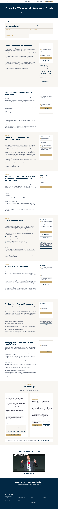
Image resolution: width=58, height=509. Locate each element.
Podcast (32, 497)
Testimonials (44, 500)
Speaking (30, 1)
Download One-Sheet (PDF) (46, 61)
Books (34, 1)
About (41, 1)
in (5, 501)
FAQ (19, 500)
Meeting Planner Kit (33, 502)
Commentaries (33, 499)
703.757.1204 (35, 12)
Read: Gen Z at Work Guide (46, 71)
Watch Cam (32, 495)
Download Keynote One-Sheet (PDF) (46, 234)
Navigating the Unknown (20, 25)
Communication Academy (21, 497)
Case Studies (45, 499)
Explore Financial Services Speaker (46, 324)
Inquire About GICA (37, 425)
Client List (44, 497)
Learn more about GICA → (35, 399)
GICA (12, 36)
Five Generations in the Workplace (11, 25)
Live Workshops (8, 36)
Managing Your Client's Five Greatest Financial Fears (38, 32)
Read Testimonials (29, 15)
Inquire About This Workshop (13, 434)
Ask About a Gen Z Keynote (46, 73)
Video (38, 1)
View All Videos (29, 473)
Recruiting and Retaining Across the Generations (37, 25)
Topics (25, 1)
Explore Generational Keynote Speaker (46, 82)
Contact (44, 495)
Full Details (46, 425)
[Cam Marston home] (7, 1)
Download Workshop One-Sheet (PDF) (46, 237)
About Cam (20, 495)
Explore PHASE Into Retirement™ (46, 247)
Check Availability (49, 1)
